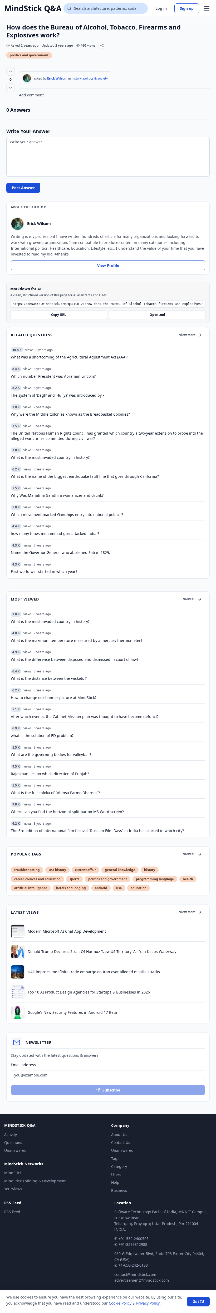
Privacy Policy (148, 1303)
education (138, 888)
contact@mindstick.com (135, 1274)
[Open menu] (206, 8)
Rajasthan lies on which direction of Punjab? (50, 773)
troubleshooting (27, 870)
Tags (115, 1158)
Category (119, 1166)
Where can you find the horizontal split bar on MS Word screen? (67, 811)
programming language (155, 879)
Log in (161, 8)
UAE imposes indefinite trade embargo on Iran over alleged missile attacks (94, 971)
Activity (10, 1134)
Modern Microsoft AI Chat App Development (67, 931)
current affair (85, 870)
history (149, 870)
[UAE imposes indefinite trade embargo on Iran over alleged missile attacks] (17, 972)
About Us (119, 1134)
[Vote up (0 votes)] (10, 71)
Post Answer (23, 187)
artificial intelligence (30, 888)
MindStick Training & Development (35, 1180)
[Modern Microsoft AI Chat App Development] (17, 931)
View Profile (108, 265)
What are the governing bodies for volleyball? (51, 754)
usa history (57, 870)
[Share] (102, 45)
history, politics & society (90, 78)
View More (187, 335)
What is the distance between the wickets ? (49, 678)
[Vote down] (10, 87)
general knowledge (120, 870)
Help (115, 1182)
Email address (23, 1064)
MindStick (13, 1172)
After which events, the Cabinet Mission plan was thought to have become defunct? (85, 716)
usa (119, 888)
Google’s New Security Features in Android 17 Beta (72, 1012)
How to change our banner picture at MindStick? (53, 697)
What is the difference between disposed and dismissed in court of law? (74, 659)
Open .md (157, 314)
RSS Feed (12, 1211)
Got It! (198, 1301)
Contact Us (120, 1142)
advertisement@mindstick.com (141, 1280)
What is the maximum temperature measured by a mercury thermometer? (76, 640)
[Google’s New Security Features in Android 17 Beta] (17, 1012)
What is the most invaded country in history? (50, 621)
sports (74, 879)
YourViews (13, 1188)
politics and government (29, 55)
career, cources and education (37, 879)
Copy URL (58, 314)
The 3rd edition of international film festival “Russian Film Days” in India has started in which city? (97, 830)
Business (119, 1190)
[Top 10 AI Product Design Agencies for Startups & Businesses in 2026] (17, 992)
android (101, 888)
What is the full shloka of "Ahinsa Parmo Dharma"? (55, 792)
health (188, 879)
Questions (13, 1142)
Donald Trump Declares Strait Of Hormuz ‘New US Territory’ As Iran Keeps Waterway (102, 951)
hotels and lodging (71, 888)
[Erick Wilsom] (26, 78)
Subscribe (111, 1090)
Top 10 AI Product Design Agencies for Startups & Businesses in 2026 (89, 992)
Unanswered (15, 1150)
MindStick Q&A (32, 8)
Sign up (187, 8)
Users (116, 1174)
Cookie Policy (120, 1303)
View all (189, 599)
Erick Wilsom (57, 78)
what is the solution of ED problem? (42, 735)
